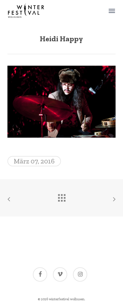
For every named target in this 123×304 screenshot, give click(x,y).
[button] (112, 10)
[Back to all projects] (61, 196)
